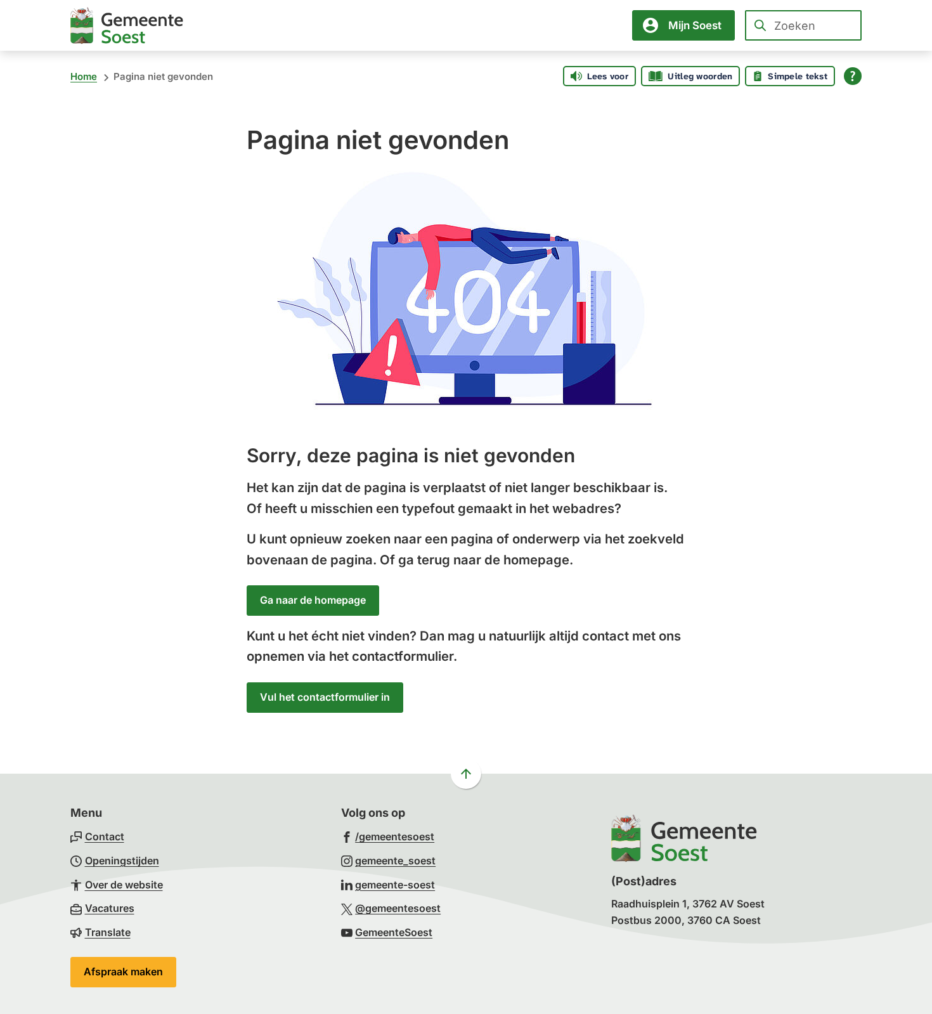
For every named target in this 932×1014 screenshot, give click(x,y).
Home (83, 76)
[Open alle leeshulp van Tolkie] (853, 76)
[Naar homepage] (126, 25)
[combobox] (803, 25)
